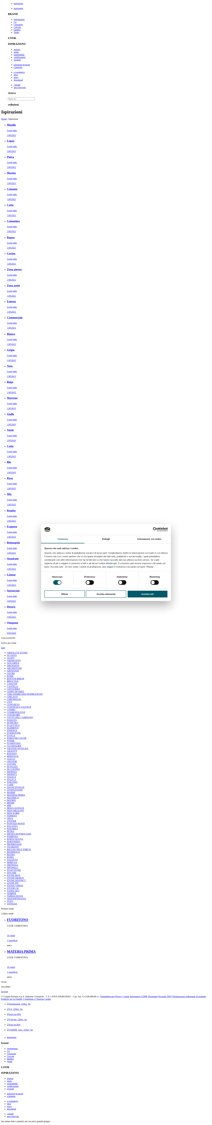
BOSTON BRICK (15, 678)
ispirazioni (18, 3)
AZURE (11, 673)
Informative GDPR (138, 996)
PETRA (10, 831)
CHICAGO (12, 697)
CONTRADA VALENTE (19, 707)
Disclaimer (153, 996)
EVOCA (11, 735)
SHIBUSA (12, 862)
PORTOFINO (13, 841)
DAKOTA (12, 720)
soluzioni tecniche (22, 65)
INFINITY (12, 774)
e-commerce (19, 72)
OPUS (10, 818)
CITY (9, 702)
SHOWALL (12, 865)
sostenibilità (19, 54)
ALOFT (11, 658)
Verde (16, 32)
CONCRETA (13, 704)
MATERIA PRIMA (16, 795)
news (16, 77)
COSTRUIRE (13, 715)
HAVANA (12, 753)
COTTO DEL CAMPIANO (20, 717)
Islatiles (17, 30)
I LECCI (11, 759)
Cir (15, 22)
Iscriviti (4, 991)
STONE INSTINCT (16, 880)
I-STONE (11, 764)
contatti (17, 85)
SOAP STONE (14, 870)
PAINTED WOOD (16, 823)
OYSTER (11, 821)
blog (16, 75)
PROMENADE (14, 844)
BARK (10, 676)
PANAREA (12, 829)
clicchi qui (111, 563)
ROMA (10, 857)
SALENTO (12, 860)
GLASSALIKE (14, 746)
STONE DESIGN (15, 878)
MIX (9, 805)
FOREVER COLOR (16, 738)
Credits (47, 999)
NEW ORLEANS (15, 810)
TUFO (10, 901)
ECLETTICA (13, 725)
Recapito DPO (165, 996)
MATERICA (13, 797)
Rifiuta (64, 594)
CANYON (12, 684)
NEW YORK (13, 813)
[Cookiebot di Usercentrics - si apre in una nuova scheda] (155, 529)
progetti (17, 60)
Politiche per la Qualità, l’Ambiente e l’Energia (22, 999)
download (18, 80)
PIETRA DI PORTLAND (19, 834)
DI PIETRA (12, 722)
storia (16, 52)
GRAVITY (12, 751)
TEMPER (11, 893)
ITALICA (11, 777)
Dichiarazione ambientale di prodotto (189, 996)
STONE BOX (13, 875)
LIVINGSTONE (15, 790)
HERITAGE (13, 756)
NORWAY (12, 816)
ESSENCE (12, 730)
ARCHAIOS (13, 665)
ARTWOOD (13, 671)
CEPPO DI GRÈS (15, 691)
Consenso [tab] (63, 539)
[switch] (90, 582)
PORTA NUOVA (15, 839)
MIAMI (10, 803)
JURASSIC (12, 782)
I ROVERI (12, 761)
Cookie (126, 996)
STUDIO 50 (12, 888)
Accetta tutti (147, 594)
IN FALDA (12, 766)
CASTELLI (12, 686)
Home (4, 119)
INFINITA (12, 772)
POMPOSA (12, 836)
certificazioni (19, 57)
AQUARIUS (13, 663)
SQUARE (11, 873)
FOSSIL (11, 741)
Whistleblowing (107, 996)
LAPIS (10, 785)
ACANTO (12, 655)
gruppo (17, 49)
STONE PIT (13, 883)
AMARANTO (14, 660)
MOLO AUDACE (15, 808)
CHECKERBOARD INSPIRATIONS (25, 694)
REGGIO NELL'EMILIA (19, 849)
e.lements (18, 67)
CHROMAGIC (14, 699)
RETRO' (11, 854)
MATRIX (11, 800)
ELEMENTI (13, 728)
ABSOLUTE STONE (17, 653)
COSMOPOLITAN (16, 712)
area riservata (20, 87)
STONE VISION (15, 885)
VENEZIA (12, 904)
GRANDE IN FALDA (17, 748)
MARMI (11, 792)
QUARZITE (13, 847)
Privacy (118, 996)
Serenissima (19, 19)
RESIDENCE (13, 852)
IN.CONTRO (13, 769)
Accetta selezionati (106, 594)
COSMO (11, 709)
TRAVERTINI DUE (16, 898)
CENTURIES (13, 689)
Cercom (17, 27)
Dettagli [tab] (106, 539)
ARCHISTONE (14, 668)
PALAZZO (12, 826)
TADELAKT (13, 891)
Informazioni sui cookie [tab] (149, 539)
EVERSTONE (14, 733)
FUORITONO (14, 743)
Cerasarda (18, 24)
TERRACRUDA (15, 896)
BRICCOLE (13, 681)
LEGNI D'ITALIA (15, 787)
